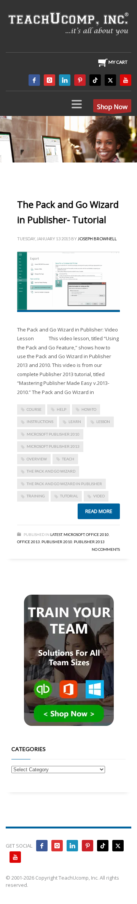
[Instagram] (49, 80)
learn (74, 421)
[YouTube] (125, 80)
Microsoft (74, 534)
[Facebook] (34, 80)
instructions (40, 421)
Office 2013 (28, 541)
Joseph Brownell (97, 238)
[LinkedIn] (64, 80)
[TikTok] (95, 80)
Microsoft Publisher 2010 (53, 434)
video (99, 496)
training (36, 496)
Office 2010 (97, 534)
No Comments (106, 549)
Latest (56, 534)
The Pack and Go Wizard (51, 471)
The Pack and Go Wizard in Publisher (64, 483)
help (61, 409)
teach (68, 459)
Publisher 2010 (56, 541)
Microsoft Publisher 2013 (53, 446)
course (34, 409)
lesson (103, 421)
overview (37, 459)
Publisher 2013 (89, 541)
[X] (110, 80)
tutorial (69, 496)
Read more (98, 511)
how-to (88, 409)
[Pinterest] (80, 80)
